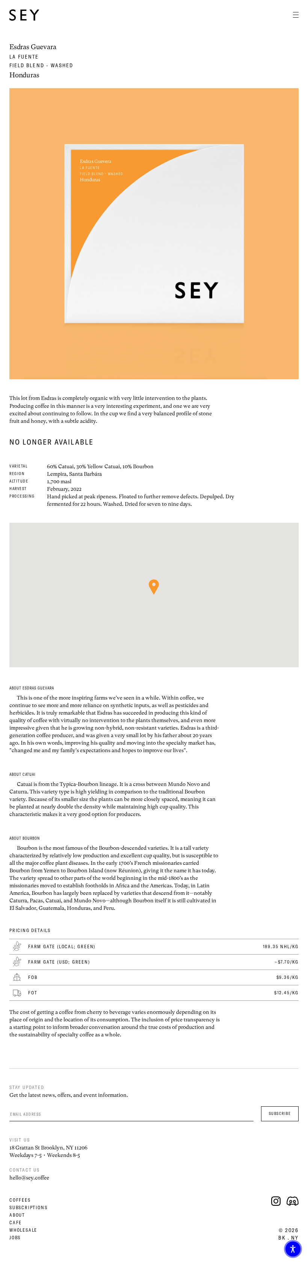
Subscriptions (28, 1207)
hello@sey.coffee (29, 1178)
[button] (293, 1249)
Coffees (20, 1200)
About (17, 1215)
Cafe (15, 1222)
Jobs (15, 1237)
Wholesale (23, 1230)
